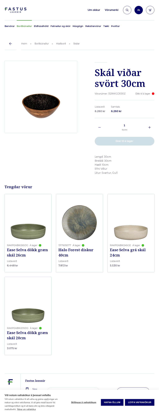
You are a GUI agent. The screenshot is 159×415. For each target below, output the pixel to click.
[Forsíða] (15, 10)
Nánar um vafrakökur (26, 409)
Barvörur (10, 26)
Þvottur (115, 26)
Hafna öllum (112, 402)
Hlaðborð (61, 43)
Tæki (106, 26)
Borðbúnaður (24, 26)
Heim (24, 43)
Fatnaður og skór (60, 26)
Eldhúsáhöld (41, 26)
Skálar (76, 43)
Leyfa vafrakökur (139, 402)
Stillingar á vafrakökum (83, 402)
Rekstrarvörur (93, 26)
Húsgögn (78, 26)
